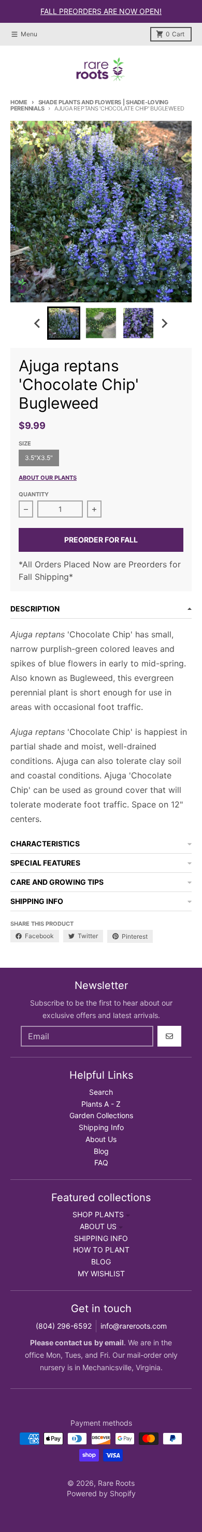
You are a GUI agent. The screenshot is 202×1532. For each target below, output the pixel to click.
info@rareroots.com (133, 1325)
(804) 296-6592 (64, 1325)
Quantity (34, 494)
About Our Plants (48, 477)
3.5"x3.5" (39, 458)
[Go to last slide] (38, 323)
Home (18, 102)
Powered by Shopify (101, 1493)
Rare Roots (116, 1483)
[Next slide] (164, 323)
